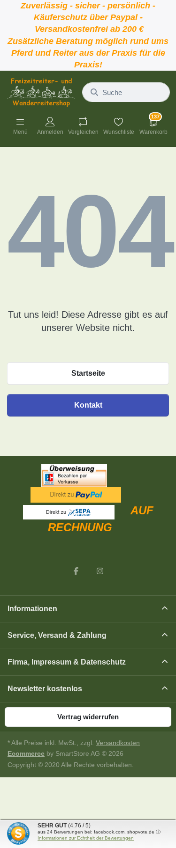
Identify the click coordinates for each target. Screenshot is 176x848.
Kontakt (88, 405)
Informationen (32, 609)
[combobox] (126, 92)
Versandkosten (118, 742)
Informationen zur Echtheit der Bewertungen (86, 838)
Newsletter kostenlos (45, 689)
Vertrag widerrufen (88, 717)
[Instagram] (100, 571)
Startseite (88, 373)
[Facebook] (76, 571)
